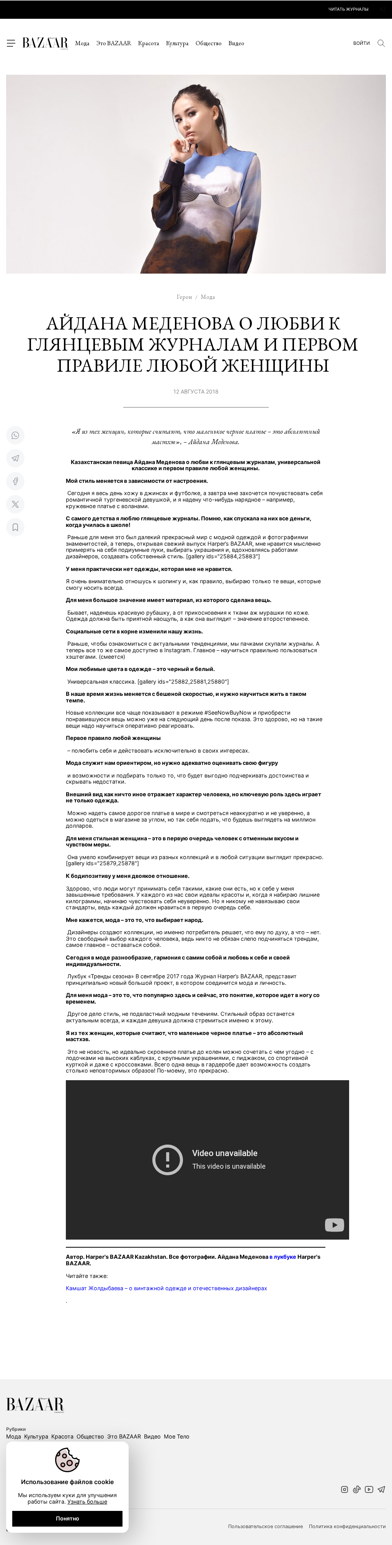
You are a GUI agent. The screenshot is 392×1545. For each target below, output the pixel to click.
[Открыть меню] (10, 43)
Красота (148, 43)
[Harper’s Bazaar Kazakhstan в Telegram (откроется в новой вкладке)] (381, 1490)
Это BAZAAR (113, 43)
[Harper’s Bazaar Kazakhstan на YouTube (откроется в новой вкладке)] (369, 1490)
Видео (236, 43)
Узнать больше (87, 1501)
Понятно (67, 1518)
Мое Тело (176, 1436)
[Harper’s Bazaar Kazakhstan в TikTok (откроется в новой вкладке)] (356, 1490)
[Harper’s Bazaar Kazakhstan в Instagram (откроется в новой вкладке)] (344, 1490)
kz (383, 9)
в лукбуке (283, 1256)
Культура (177, 43)
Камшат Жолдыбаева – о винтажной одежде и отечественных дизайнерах (166, 1288)
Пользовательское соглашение (265, 1526)
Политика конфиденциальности (347, 1526)
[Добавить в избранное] (15, 527)
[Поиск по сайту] (381, 43)
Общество (209, 43)
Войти (361, 43)
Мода (82, 43)
